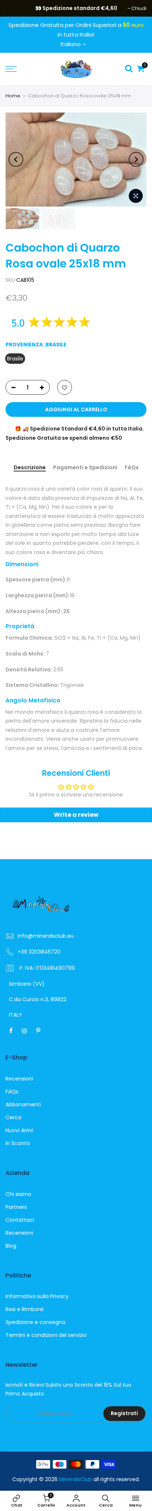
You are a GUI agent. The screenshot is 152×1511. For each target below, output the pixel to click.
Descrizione (30, 467)
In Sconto (18, 1143)
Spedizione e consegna (35, 1322)
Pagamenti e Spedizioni (85, 467)
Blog (11, 1245)
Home (13, 95)
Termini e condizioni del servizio (46, 1335)
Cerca (13, 1117)
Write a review (76, 814)
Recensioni (19, 1078)
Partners (16, 1207)
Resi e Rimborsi (25, 1309)
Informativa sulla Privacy (37, 1296)
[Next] (136, 159)
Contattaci (20, 1220)
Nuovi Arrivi (19, 1130)
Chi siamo (18, 1194)
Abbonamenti (23, 1104)
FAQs (132, 467)
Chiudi (16, 8)
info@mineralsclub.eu (46, 936)
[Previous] (15, 159)
